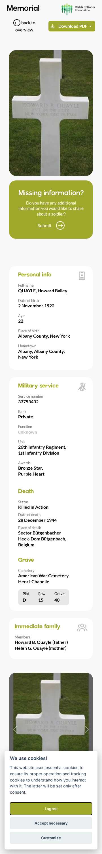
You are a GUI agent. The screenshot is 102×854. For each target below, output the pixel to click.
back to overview (25, 26)
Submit (45, 225)
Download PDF (73, 26)
